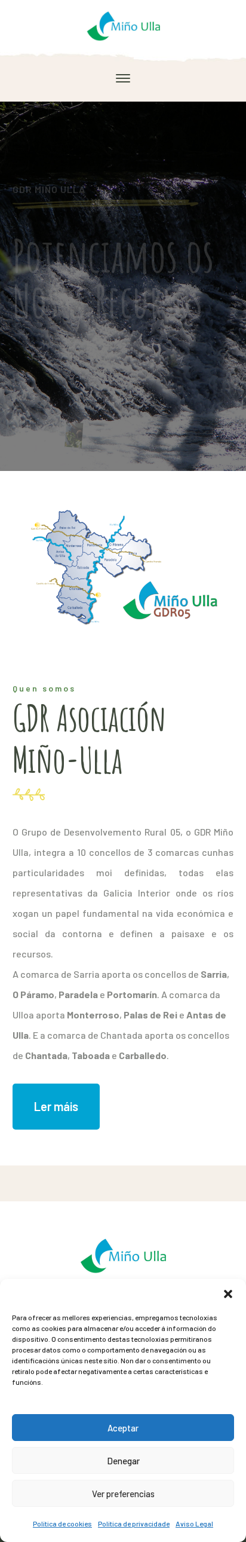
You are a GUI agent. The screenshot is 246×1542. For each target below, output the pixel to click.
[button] (228, 1294)
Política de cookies (62, 1523)
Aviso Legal (194, 1523)
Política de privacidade (134, 1523)
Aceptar (123, 1427)
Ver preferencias (123, 1493)
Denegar (123, 1460)
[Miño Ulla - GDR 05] (123, 24)
